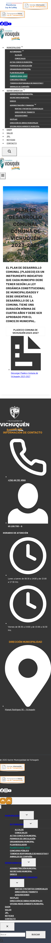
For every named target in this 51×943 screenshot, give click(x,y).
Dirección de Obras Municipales (24, 123)
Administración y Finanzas (23, 877)
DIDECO (13, 101)
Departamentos (13, 863)
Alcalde (18, 55)
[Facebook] (2, 25)
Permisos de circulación (21, 66)
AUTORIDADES (17, 824)
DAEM (9, 130)
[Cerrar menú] (0, 807)
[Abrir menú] (3, 176)
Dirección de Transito (25, 112)
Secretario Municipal (19, 98)
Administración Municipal (21, 94)
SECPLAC (13, 119)
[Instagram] (6, 25)
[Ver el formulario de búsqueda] (9, 151)
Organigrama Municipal (20, 69)
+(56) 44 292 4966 (17, 480)
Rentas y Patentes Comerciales (29, 109)
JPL (8, 136)
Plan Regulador (17, 73)
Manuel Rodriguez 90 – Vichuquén (20, 709)
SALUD (10, 133)
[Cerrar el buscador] (7, 926)
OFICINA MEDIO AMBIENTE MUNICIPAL (24, 126)
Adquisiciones (21, 116)
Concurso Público (18, 80)
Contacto (12, 143)
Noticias (11, 140)
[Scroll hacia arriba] (3, 801)
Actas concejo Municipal (21, 62)
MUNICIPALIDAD (12, 816)
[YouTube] (9, 25)
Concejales (20, 58)
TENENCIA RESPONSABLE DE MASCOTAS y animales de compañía (26, 84)
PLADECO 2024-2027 (18, 76)
